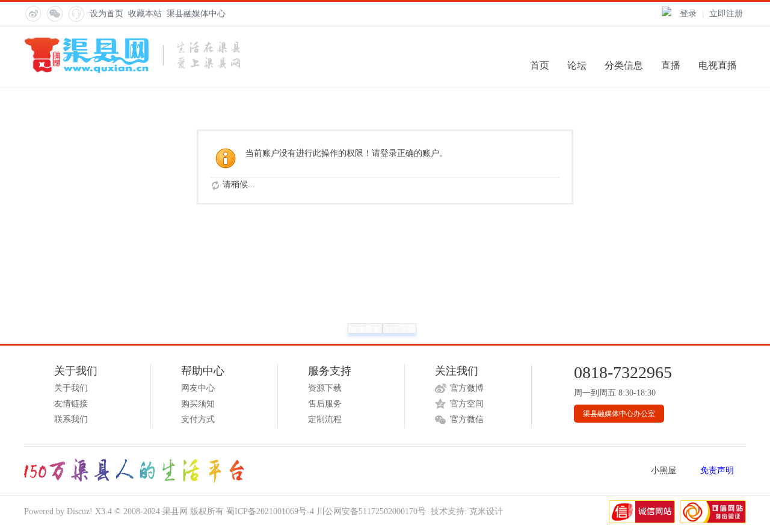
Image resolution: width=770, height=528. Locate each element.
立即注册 (726, 13)
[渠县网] (132, 70)
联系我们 (71, 419)
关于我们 (71, 388)
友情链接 (71, 403)
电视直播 (717, 65)
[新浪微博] (32, 13)
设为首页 (106, 13)
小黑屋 (663, 470)
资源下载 (325, 388)
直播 (670, 65)
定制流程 (325, 419)
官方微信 (467, 419)
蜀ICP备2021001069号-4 (270, 511)
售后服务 (325, 403)
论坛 (577, 65)
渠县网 (175, 511)
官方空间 (467, 403)
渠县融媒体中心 (196, 13)
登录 (688, 13)
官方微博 (467, 388)
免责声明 (717, 470)
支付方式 (198, 419)
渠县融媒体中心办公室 (619, 413)
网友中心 (198, 388)
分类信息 (624, 65)
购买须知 (198, 403)
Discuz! (80, 511)
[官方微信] (54, 13)
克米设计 (486, 511)
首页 (539, 65)
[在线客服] (75, 13)
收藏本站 (145, 13)
